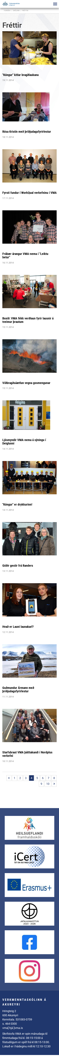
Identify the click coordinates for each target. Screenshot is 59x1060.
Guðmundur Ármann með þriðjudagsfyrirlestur (18, 689)
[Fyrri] (8, 778)
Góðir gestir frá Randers (17, 565)
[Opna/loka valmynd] (55, 4)
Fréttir (25, 10)
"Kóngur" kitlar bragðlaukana (20, 75)
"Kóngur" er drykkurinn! (17, 504)
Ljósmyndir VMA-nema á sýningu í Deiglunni (24, 441)
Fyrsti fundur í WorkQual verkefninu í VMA (29, 193)
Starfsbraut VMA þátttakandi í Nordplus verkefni (27, 754)
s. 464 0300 (9, 1023)
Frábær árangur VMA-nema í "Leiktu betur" (25, 255)
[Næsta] (54, 784)
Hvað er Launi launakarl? (18, 627)
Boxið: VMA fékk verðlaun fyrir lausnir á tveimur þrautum (27, 320)
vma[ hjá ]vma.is (12, 1028)
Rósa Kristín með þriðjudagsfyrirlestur (26, 131)
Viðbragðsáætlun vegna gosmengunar (26, 383)
